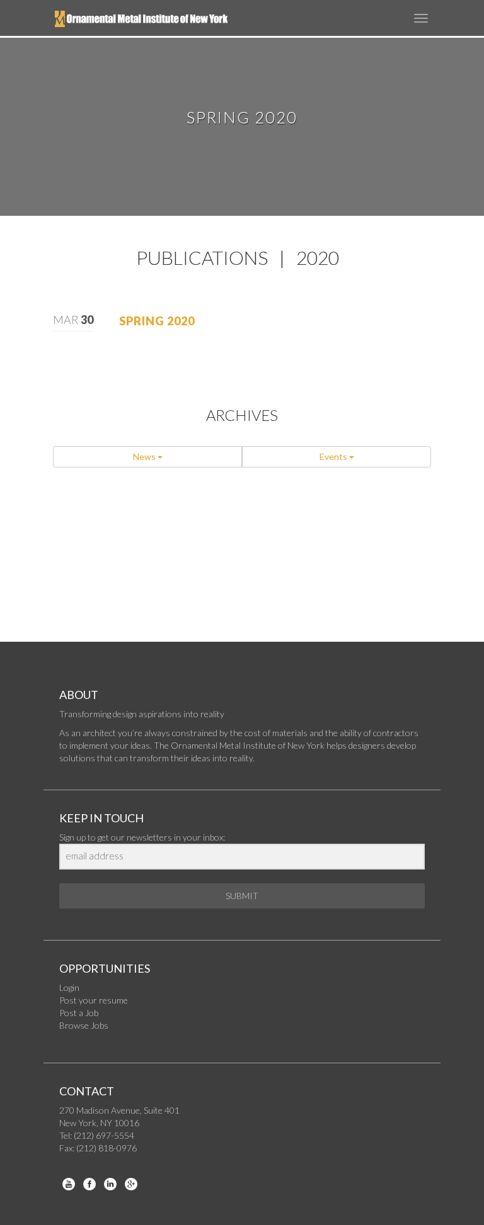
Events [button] (334, 456)
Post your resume (93, 1000)
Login (69, 987)
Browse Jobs (83, 1025)
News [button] (145, 456)
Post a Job (78, 1012)
